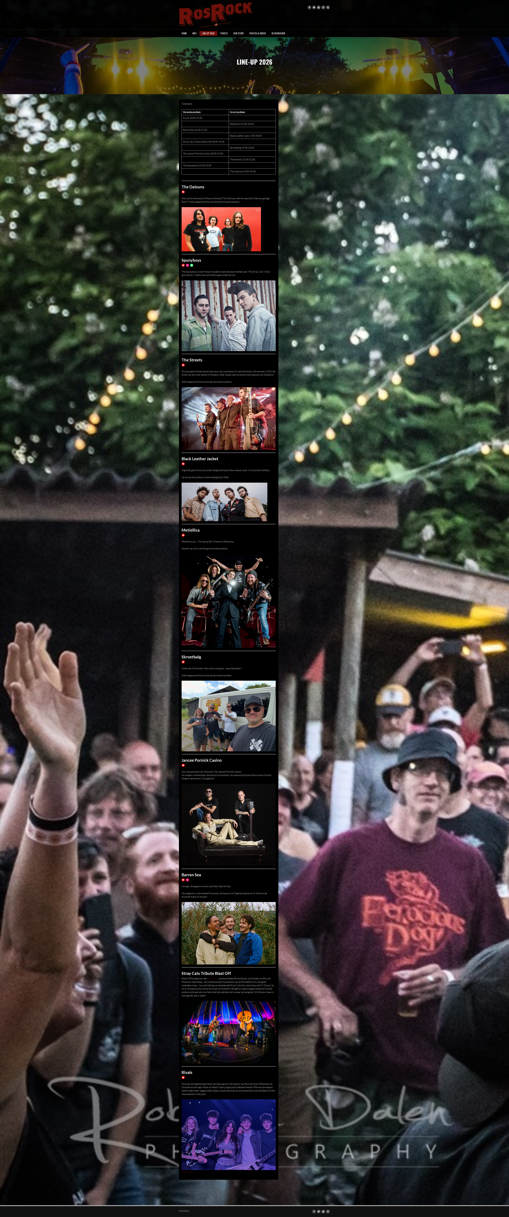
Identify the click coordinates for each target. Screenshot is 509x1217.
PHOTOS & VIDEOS (257, 33)
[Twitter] (314, 7)
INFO (194, 33)
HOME (184, 33)
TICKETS (224, 33)
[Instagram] (323, 7)
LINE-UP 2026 (208, 33)
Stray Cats (212, 978)
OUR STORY (238, 33)
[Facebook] (309, 7)
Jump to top (188, 1171)
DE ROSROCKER (278, 33)
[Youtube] (319, 7)
